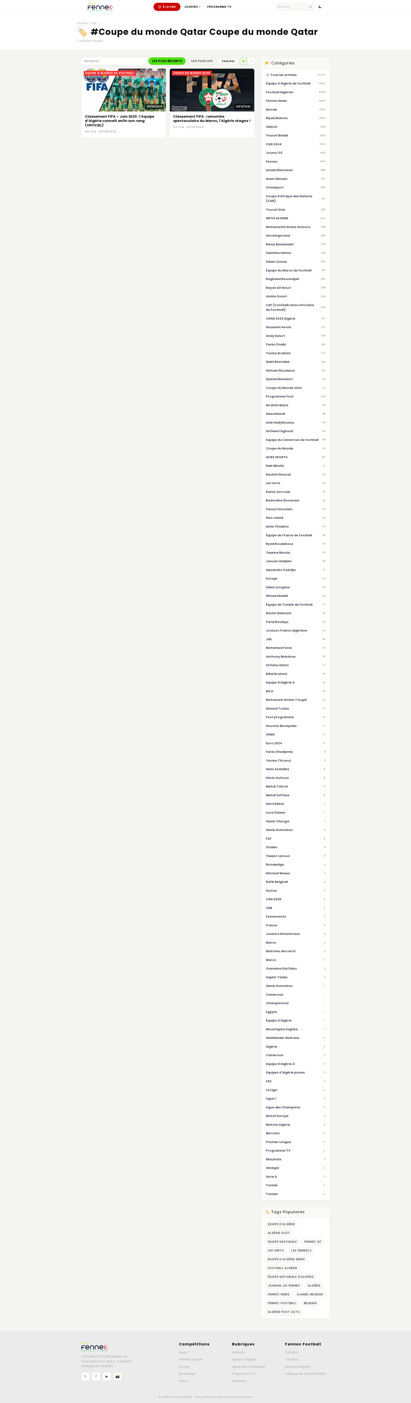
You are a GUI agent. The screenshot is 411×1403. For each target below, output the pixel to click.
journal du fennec (284, 1286)
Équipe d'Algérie (244, 1359)
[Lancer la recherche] (310, 7)
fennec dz (312, 1242)
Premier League (191, 1359)
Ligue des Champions (248, 1366)
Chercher (228, 61)
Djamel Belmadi (310, 1294)
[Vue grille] (243, 61)
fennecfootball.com (239, 1397)
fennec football (282, 1303)
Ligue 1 (184, 1352)
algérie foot (279, 1233)
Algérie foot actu (284, 1312)
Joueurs (192, 7)
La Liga (184, 1366)
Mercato (238, 1352)
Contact (291, 1359)
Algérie (314, 1286)
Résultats (239, 1381)
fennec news (279, 1294)
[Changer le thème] (320, 7)
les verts (276, 1251)
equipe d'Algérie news (286, 1259)
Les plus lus (202, 61)
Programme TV (219, 7)
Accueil (82, 23)
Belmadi (310, 1303)
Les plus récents (167, 61)
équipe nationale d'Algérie (291, 1277)
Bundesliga (187, 1374)
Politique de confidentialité (305, 1374)
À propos (292, 1352)
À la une (169, 7)
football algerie (282, 1268)
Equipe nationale (282, 1242)
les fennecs (301, 1251)
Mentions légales (298, 1366)
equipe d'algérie (281, 1224)
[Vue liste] (251, 61)
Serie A (184, 1381)
